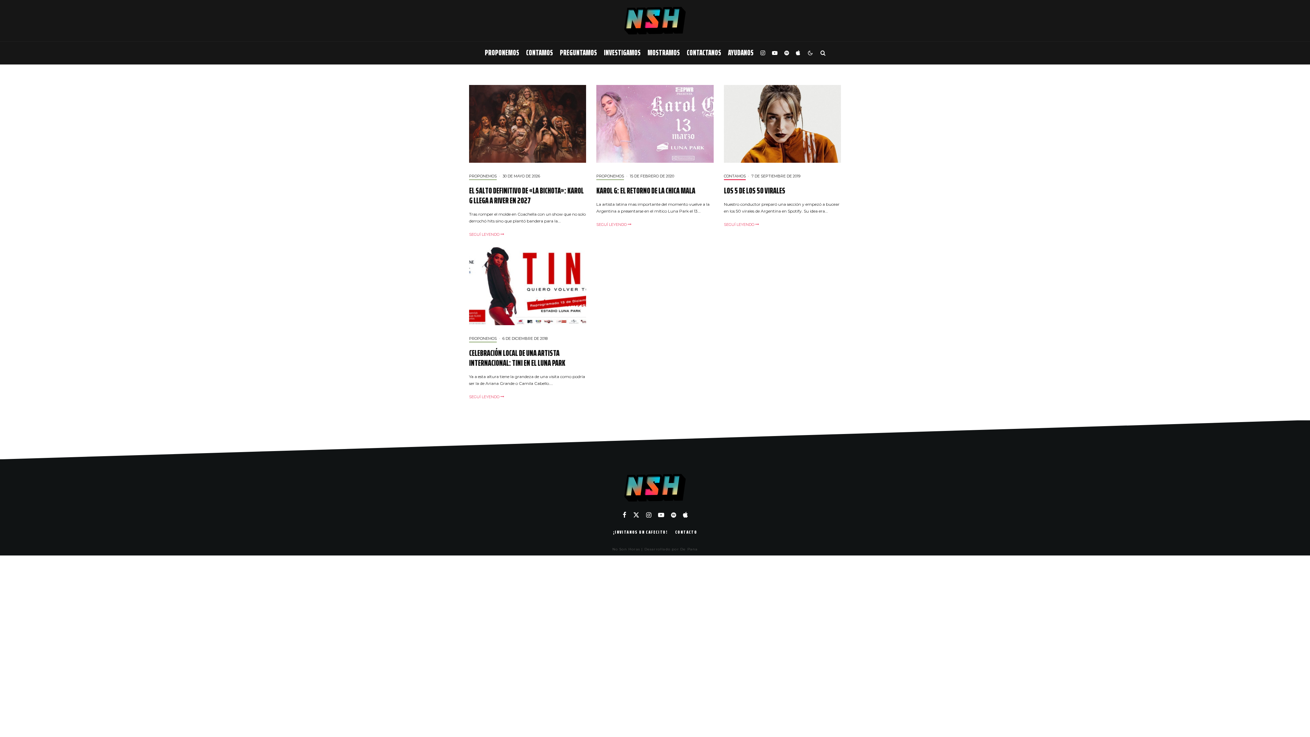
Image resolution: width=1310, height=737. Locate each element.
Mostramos (663, 53)
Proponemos (502, 53)
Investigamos (622, 53)
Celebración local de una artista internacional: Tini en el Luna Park (517, 358)
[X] (636, 515)
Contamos (539, 53)
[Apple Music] (797, 53)
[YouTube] (775, 53)
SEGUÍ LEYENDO (484, 234)
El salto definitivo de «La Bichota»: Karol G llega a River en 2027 (526, 196)
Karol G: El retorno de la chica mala (645, 191)
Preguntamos (578, 53)
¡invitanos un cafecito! (640, 532)
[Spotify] (786, 53)
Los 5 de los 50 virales (754, 191)
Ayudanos (741, 53)
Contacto (686, 532)
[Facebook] (624, 515)
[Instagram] (763, 53)
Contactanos (704, 53)
